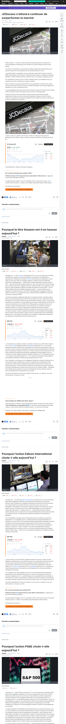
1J (7, 151)
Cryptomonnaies (29, 5)
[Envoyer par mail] (26, 197)
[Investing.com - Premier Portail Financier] (7, 1)
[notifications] (61, 1)
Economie (53, 5)
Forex (24, 5)
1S (9, 151)
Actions (34, 5)
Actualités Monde (59, 5)
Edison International (27, 499)
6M (14, 151)
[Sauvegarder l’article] (49, 22)
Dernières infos (5, 5)
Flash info (20, 5)
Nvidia (29, 279)
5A (18, 151)
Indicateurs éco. (47, 5)
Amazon (20, 275)
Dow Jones (13, 345)
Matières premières (40, 5)
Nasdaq (31, 345)
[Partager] (46, 22)
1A (16, 151)
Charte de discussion (6, 216)
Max (21, 151)
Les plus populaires (14, 5)
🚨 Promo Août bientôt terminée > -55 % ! (36, 1)
